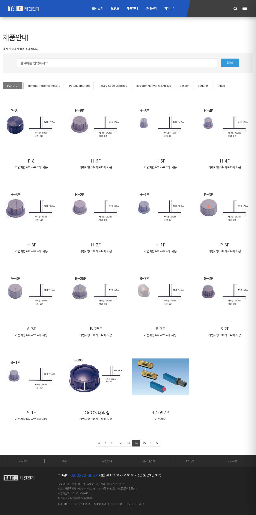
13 (128, 443)
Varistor (203, 85)
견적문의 (151, 8)
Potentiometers (79, 85)
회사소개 (97, 8)
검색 (230, 63)
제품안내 (132, 8)
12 (120, 443)
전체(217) (13, 85)
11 (112, 443)
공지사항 (232, 461)
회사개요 (23, 461)
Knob (221, 85)
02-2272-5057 (83, 475)
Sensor (184, 85)
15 (144, 443)
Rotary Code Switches (113, 85)
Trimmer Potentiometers (43, 85)
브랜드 (115, 8)
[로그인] (146, 504)
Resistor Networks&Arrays (153, 85)
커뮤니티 (169, 8)
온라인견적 (149, 461)
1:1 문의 (190, 461)
